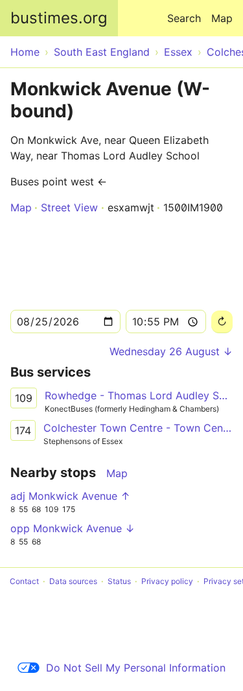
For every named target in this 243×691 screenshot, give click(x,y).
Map (222, 18)
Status (119, 581)
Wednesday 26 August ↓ (171, 351)
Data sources (73, 581)
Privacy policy (167, 581)
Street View (69, 207)
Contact (24, 581)
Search (184, 18)
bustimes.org (59, 17)
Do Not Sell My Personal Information (136, 667)
